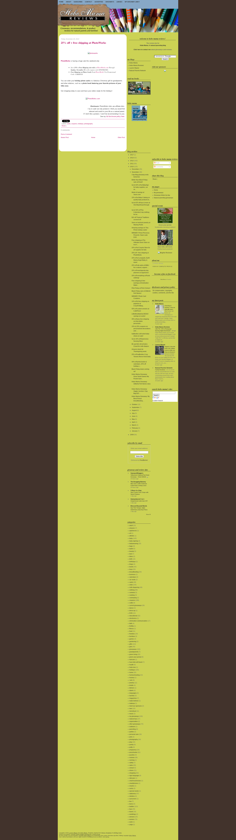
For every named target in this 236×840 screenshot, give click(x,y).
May (133, 419)
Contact (88, 2)
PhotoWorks (100, 72)
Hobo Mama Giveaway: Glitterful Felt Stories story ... (141, 384)
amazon (132, 528)
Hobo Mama (133, 63)
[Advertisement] (139, 135)
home (131, 672)
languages (132, 693)
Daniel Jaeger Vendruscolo (83, 834)
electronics (133, 618)
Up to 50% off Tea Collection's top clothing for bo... (140, 212)
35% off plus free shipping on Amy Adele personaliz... (140, 321)
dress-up (132, 610)
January (134, 431)
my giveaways (134, 716)
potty (131, 747)
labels (131, 690)
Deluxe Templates (107, 832)
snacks (131, 786)
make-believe (133, 701)
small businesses (135, 781)
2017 (132, 155)
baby (131, 538)
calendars (132, 577)
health (131, 665)
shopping (132, 773)
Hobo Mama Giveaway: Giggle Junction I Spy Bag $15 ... (140, 391)
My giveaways (158, 192)
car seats (132, 579)
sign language (134, 775)
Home (61, 2)
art (130, 533)
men (130, 708)
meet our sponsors (135, 706)
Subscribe (78, 2)
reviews (131, 757)
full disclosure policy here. (115, 116)
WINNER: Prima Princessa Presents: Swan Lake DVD (140, 235)
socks (131, 788)
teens (131, 804)
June (133, 416)
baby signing (133, 541)
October (134, 404)
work (131, 822)
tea (130, 801)
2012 (132, 161)
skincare (132, 778)
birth (130, 559)
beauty (131, 551)
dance (131, 608)
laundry (131, 696)
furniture (132, 636)
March (134, 425)
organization (133, 721)
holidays (80, 124)
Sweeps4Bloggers (137, 473)
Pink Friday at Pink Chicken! (141, 288)
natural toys (133, 719)
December (135, 169)
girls (130, 647)
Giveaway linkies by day (162, 195)
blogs (131, 564)
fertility (131, 626)
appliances (133, 531)
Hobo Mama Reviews (136, 65)
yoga (131, 824)
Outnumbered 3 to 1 (137, 499)
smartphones (133, 783)
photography (88, 124)
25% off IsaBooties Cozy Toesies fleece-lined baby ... (141, 357)
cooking (132, 595)
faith (130, 623)
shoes (131, 770)
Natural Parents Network (137, 70)
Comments (159, 167)
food (130, 631)
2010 (132, 166)
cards (69, 124)
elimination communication (138, 621)
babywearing (133, 543)
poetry (131, 744)
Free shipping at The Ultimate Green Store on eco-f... (141, 242)
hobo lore (132, 667)
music (131, 714)
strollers (132, 796)
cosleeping (133, 598)
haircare (132, 659)
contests (132, 592)
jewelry (131, 683)
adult (131, 525)
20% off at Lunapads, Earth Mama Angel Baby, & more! (141, 260)
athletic (131, 536)
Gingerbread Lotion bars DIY (139, 501)
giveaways (132, 649)
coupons (74, 124)
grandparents (133, 652)
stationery (132, 793)
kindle (131, 685)
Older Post (121, 137)
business (132, 574)
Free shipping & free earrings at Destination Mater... (140, 283)
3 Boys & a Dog (136, 490)
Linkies (119, 2)
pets (130, 737)
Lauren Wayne (134, 68)
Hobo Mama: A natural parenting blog (153, 45)
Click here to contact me (142, 49)
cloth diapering (134, 587)
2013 (132, 158)
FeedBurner (144, 460)
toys (130, 809)
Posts (157, 163)
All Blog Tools (117, 832)
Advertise (99, 2)
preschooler (133, 752)
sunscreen (132, 799)
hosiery (131, 677)
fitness (131, 628)
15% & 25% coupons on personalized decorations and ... (141, 329)
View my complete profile (162, 266)
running (131, 760)
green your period (135, 657)
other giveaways (134, 724)
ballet (131, 549)
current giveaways (135, 605)
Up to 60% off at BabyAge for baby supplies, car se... (140, 187)
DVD (131, 613)
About (68, 2)
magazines (133, 698)
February (135, 428)
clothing (132, 590)
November (135, 172)
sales (131, 765)
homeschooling (134, 675)
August (134, 410)
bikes (131, 556)
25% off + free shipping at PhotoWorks (83, 43)
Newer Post (65, 137)
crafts (131, 603)
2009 (132, 435)
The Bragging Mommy (138, 482)
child (131, 585)
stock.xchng (96, 834)
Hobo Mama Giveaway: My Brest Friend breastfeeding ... (141, 399)
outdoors (132, 726)
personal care (134, 734)
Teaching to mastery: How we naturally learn (170, 307)
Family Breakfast (160, 369)
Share (64, 126)
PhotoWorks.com (102, 67)
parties (131, 732)
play (130, 742)
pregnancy (132, 750)
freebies (132, 634)
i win (130, 680)
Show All (148, 514)
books (131, 567)
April (133, 422)
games (131, 639)
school (131, 768)
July (133, 413)
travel (131, 812)
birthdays (132, 561)
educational (133, 616)
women (131, 819)
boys (131, 569)
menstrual (132, 711)
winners (132, 817)
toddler (131, 806)
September (135, 407)
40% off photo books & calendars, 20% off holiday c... (139, 364)
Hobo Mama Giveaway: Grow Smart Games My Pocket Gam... (140, 376)
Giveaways (109, 2)
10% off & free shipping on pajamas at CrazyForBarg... (140, 303)
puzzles (131, 755)
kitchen (131, 688)
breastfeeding (134, 572)
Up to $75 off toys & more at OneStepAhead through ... (141, 205)
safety (131, 763)
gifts (130, 644)
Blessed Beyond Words (139, 506)
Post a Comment (66, 134)
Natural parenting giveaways (163, 198)
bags (131, 546)
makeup (132, 703)
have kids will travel (135, 662)
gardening (132, 641)
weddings (132, 814)
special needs (134, 791)
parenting (132, 729)
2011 (132, 163)
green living (133, 654)
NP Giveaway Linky (132, 2)
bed (130, 554)
